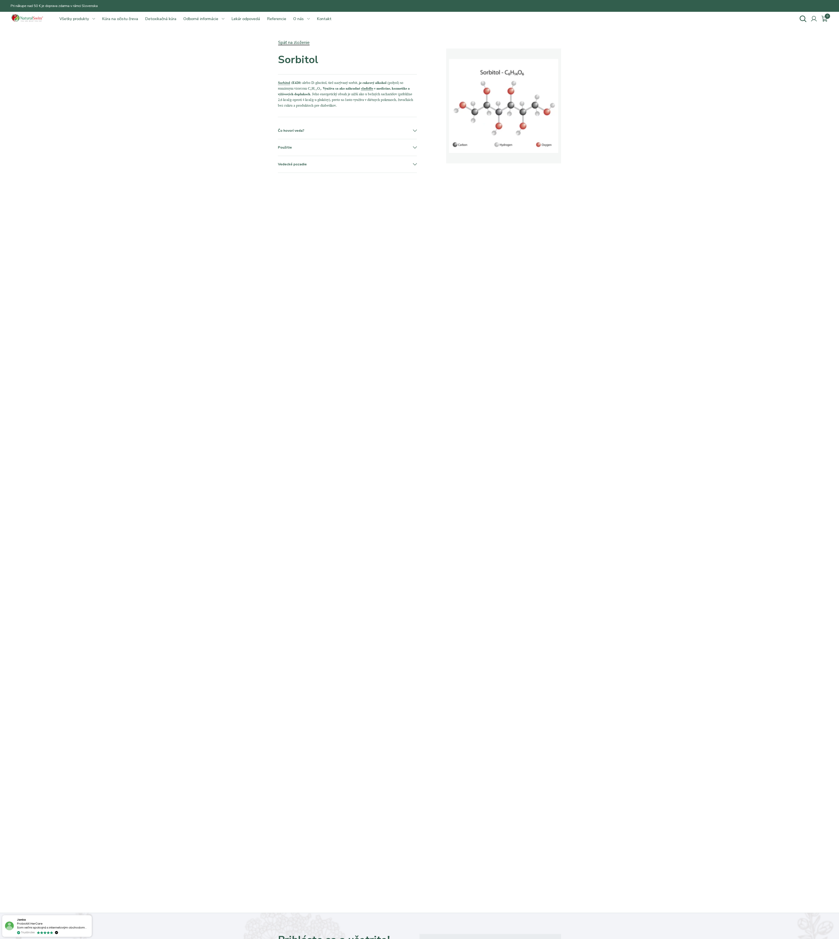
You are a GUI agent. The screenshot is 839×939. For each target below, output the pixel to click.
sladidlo (367, 88)
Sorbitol (284, 82)
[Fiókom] (814, 19)
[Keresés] (803, 19)
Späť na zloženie (294, 42)
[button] (91, 915)
